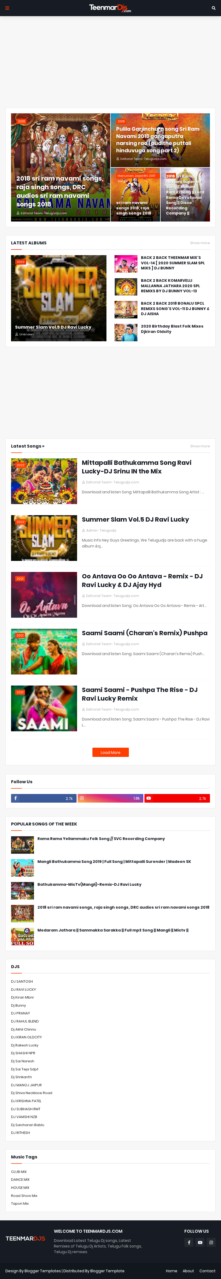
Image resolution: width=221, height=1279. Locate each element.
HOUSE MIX (20, 1187)
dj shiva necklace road (31, 1092)
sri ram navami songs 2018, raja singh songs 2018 (133, 208)
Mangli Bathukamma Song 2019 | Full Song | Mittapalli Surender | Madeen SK (114, 861)
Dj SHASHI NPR (23, 1053)
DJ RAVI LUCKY (23, 989)
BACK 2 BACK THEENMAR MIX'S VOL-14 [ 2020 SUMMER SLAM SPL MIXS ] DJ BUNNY (173, 263)
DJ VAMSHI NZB (24, 1116)
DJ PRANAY (20, 1013)
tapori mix (20, 1203)
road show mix (24, 1195)
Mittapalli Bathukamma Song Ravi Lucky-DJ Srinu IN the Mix (137, 467)
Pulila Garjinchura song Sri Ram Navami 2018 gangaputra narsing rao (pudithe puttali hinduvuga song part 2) (157, 140)
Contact (207, 1271)
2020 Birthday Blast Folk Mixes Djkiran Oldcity (172, 329)
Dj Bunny (18, 1005)
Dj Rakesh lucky (24, 1045)
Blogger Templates (43, 1271)
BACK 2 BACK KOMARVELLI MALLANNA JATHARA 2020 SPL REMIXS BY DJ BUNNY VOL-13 (170, 286)
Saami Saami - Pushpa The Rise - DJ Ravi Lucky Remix (140, 694)
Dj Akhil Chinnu (23, 1029)
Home (171, 1271)
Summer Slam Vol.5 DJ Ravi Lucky (53, 327)
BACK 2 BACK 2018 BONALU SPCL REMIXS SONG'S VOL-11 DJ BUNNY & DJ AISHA (175, 309)
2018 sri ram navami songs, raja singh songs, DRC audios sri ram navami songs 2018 (59, 191)
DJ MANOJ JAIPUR (26, 1085)
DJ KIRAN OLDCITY (26, 1037)
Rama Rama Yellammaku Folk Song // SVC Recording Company (101, 838)
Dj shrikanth (21, 1077)
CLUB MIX (19, 1171)
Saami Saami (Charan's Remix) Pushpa (145, 633)
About (188, 1271)
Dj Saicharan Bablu (27, 1124)
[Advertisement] (110, 62)
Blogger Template (107, 1271)
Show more (200, 243)
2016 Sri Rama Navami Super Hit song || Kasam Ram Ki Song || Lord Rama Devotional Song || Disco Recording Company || (185, 195)
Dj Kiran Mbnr (22, 997)
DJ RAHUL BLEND (25, 1021)
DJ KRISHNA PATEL (26, 1101)
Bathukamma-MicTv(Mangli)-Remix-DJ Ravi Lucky (89, 884)
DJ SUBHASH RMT (25, 1109)
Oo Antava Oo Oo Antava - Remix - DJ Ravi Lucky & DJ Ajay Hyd (142, 580)
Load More (110, 752)
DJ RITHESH (20, 1132)
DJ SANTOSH (22, 981)
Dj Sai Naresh (22, 1061)
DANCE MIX (20, 1179)
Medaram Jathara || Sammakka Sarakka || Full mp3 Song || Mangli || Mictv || (112, 930)
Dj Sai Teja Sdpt (25, 1069)
